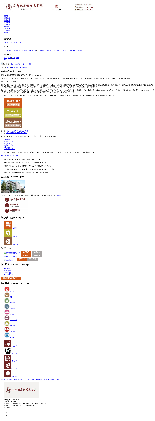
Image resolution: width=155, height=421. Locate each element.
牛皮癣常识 (7, 50)
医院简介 (7, 17)
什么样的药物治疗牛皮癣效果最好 (17, 131)
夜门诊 (12, 291)
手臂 (13, 58)
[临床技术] (11, 279)
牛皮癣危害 (80, 50)
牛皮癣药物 (56, 50)
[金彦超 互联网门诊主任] (12, 253)
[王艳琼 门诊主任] (10, 260)
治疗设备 (7, 28)
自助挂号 (7, 32)
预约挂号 (14, 361)
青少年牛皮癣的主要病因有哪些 (16, 133)
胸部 (5, 60)
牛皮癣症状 (32, 50)
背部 (17, 58)
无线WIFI (12, 297)
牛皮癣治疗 (24, 50)
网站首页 (7, 15)
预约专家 (15, 244)
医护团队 (7, 23)
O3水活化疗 (8, 270)
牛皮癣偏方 (48, 50)
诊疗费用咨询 (14, 155)
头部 (5, 58)
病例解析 (7, 26)
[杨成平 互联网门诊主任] (12, 256)
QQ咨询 (14, 376)
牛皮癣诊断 (40, 50)
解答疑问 (15, 236)
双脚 (9, 60)
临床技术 (7, 24)
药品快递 (12, 331)
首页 (8, 67)
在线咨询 (14, 346)
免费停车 (12, 302)
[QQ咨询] (16, 213)
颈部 (9, 58)
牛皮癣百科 (14, 67)
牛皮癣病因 (16, 50)
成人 (15, 42)
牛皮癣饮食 (72, 50)
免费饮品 (12, 308)
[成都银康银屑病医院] (21, 397)
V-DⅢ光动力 (8, 272)
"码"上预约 (14, 353)
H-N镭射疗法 (8, 274)
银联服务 (12, 337)
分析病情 (15, 228)
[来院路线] (7, 368)
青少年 (12, 42)
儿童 (19, 42)
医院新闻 (7, 19)
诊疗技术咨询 (5, 155)
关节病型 (29, 64)
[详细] (59, 195)
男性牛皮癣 (21, 64)
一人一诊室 (13, 320)
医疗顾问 (12, 314)
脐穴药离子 (7, 268)
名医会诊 (12, 325)
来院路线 (7, 30)
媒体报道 (7, 21)
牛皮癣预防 (63, 50)
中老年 (6, 42)
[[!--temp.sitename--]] (13, 192)
